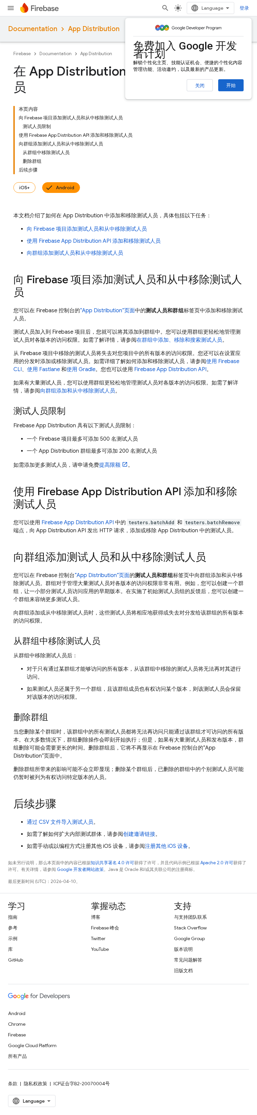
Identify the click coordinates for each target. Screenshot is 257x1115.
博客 (95, 917)
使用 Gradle (81, 369)
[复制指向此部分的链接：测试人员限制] (72, 412)
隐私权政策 (35, 1083)
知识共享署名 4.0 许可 (112, 863)
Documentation (32, 29)
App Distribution (93, 29)
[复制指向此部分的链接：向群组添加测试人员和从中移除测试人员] (213, 558)
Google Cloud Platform (32, 1045)
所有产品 (17, 1056)
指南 (12, 917)
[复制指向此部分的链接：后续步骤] (63, 805)
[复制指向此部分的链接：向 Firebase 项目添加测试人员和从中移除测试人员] (30, 293)
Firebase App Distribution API (170, 369)
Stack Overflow (190, 928)
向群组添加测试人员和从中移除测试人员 (75, 253)
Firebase (22, 54)
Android (65, 188)
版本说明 (183, 949)
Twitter (98, 938)
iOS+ (24, 188)
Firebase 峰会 (105, 928)
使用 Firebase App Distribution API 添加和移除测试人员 (94, 241)
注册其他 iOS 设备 (166, 846)
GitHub (15, 960)
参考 (12, 928)
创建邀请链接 (139, 834)
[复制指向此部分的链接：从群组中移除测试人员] (107, 642)
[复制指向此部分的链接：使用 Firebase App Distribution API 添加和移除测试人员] (63, 505)
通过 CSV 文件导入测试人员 (60, 822)
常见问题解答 (188, 960)
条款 (12, 1083)
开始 (231, 85)
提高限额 (109, 465)
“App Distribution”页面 (107, 310)
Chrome (16, 1024)
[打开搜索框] (165, 8)
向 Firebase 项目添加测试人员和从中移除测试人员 (87, 229)
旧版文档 (183, 971)
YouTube (100, 949)
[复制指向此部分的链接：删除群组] (55, 718)
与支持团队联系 (190, 917)
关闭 (199, 86)
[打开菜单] (10, 8)
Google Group (189, 938)
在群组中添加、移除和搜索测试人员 (179, 340)
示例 (12, 938)
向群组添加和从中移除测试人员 (77, 390)
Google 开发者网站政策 (80, 869)
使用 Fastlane (43, 369)
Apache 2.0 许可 (216, 863)
